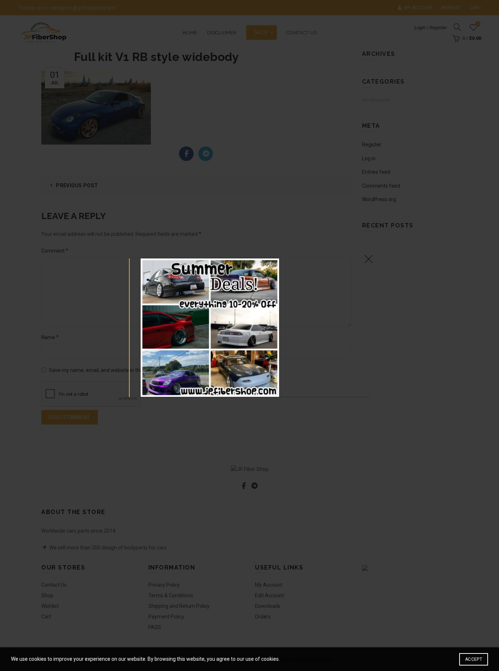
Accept (473, 659)
